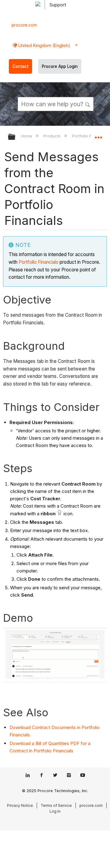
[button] (88, 104)
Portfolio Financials (38, 262)
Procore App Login (60, 66)
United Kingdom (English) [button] (43, 45)
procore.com (24, 25)
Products (52, 135)
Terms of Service (56, 805)
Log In (55, 811)
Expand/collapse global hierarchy (15, 137)
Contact (20, 66)
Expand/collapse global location (98, 135)
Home (27, 135)
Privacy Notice (20, 805)
